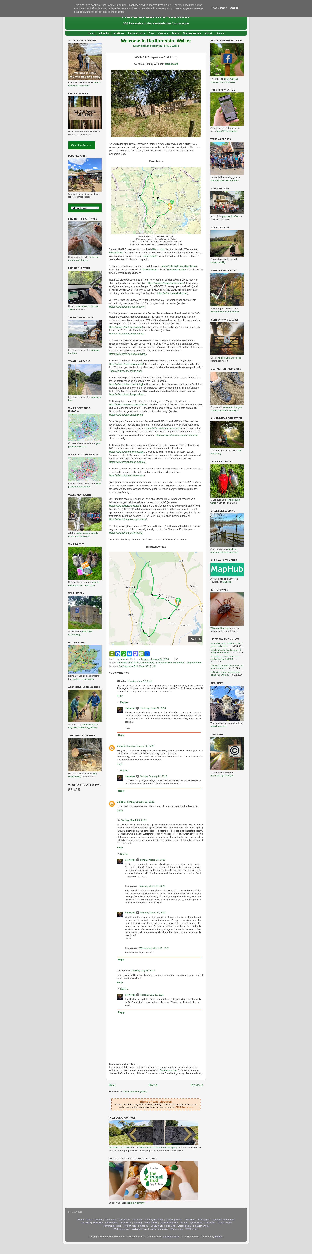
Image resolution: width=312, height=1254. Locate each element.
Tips (151, 33)
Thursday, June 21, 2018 (153, 708)
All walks (104, 33)
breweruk (130, 708)
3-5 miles (122, 663)
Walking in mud (140, 1229)
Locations (118, 33)
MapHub (226, 582)
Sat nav (144, 1226)
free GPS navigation (227, 131)
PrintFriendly (150, 256)
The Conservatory (176, 269)
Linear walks (111, 1223)
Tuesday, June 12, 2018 (140, 681)
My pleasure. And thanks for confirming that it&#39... (224, 657)
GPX (153, 249)
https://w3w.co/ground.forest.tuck (126, 475)
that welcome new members (224, 180)
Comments (110, 1219)
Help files (98, 1223)
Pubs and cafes (136, 33)
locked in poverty (135, 1203)
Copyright (137, 1219)
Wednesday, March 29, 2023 (154, 948)
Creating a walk (174, 1219)
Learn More (219, 8)
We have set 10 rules (120, 1147)
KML (162, 249)
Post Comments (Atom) (135, 1091)
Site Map (170, 1226)
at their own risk (218, 726)
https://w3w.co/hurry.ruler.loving (125, 532)
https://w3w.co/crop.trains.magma (127, 462)
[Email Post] (176, 659)
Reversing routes (112, 1226)
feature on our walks (83, 679)
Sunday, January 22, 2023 (140, 746)
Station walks (202, 1226)
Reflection (210, 1223)
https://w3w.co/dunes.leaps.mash (163, 428)
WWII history (191, 1229)
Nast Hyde (126, 1223)
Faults (175, 33)
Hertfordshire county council (224, 311)
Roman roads (131, 1226)
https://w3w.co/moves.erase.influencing (176, 435)
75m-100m (133, 663)
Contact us (124, 1219)
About (208, 33)
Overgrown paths (169, 1223)
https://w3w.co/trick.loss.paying (125, 327)
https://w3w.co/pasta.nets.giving (126, 414)
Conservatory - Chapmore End (156, 663)
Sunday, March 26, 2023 (133, 820)
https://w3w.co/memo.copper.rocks (127, 519)
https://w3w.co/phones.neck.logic (126, 384)
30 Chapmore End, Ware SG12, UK (137, 666)
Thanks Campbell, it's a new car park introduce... (226, 666)
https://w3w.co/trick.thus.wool (126, 371)
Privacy (184, 1223)
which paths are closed (229, 358)
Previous (197, 1085)
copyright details (170, 1236)
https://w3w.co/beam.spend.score (127, 306)
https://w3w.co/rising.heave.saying (127, 354)
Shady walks (157, 1226)
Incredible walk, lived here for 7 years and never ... (226, 644)
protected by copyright (221, 775)
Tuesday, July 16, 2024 (143, 970)
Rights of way (225, 1223)
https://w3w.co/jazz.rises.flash (125, 505)
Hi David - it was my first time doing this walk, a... (225, 673)
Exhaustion (203, 1219)
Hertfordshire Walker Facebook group (158, 1147)
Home (91, 33)
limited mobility (218, 262)
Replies (124, 702)
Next (112, 1085)
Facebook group (168, 1070)
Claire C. (121, 746)
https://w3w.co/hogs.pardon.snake (166, 283)
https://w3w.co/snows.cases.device (128, 404)
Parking (138, 1223)
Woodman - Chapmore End (187, 663)
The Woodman (149, 269)
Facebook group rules (223, 1219)
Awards (98, 1219)
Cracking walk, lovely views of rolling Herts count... (225, 651)
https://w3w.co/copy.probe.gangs (126, 333)
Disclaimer (190, 1219)
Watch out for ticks (219, 628)
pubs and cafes (230, 216)
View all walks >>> (81, 145)
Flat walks (85, 1223)
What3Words (116, 252)
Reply (120, 696)
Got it (234, 8)
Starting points (185, 1226)
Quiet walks (196, 1223)
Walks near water (159, 1229)
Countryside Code (154, 1219)
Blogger (218, 1236)
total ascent (171, 64)
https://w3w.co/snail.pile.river (172, 293)
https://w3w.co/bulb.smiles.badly (126, 364)
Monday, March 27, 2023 (152, 886)
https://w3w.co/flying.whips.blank (179, 266)
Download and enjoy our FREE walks (156, 45)
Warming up (176, 1229)
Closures (163, 33)
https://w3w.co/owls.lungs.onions (126, 394)
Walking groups (192, 33)
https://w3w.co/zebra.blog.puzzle (126, 451)
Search (220, 33)
